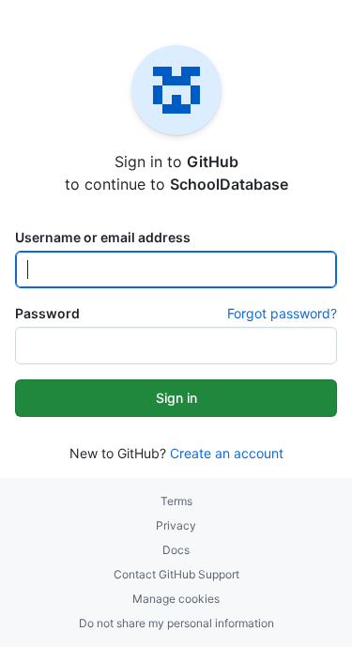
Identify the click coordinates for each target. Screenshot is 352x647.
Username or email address (103, 237)
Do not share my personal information (176, 623)
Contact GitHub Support (176, 574)
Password (47, 313)
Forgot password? (282, 313)
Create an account (226, 453)
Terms (176, 501)
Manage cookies (176, 599)
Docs (176, 550)
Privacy (176, 525)
